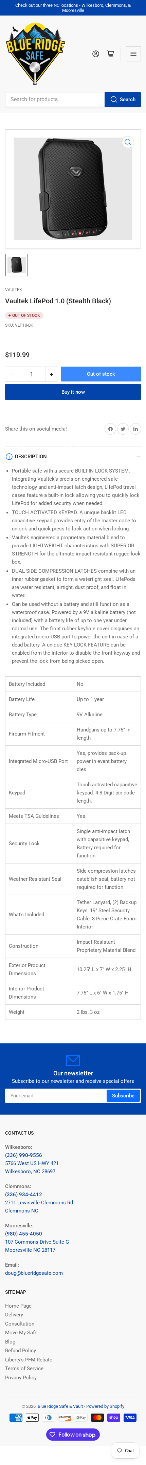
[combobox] (73, 99)
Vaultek (13, 289)
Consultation (19, 1324)
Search (127, 99)
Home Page (18, 1306)
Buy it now (73, 392)
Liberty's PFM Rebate (28, 1360)
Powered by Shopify (105, 1406)
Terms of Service (24, 1368)
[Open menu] (133, 53)
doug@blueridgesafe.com (34, 1273)
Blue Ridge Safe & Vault (60, 1406)
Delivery (14, 1315)
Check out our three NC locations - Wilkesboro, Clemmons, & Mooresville (73, 8)
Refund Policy (20, 1351)
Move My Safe (21, 1333)
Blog (10, 1342)
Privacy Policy (21, 1378)
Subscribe (123, 1096)
